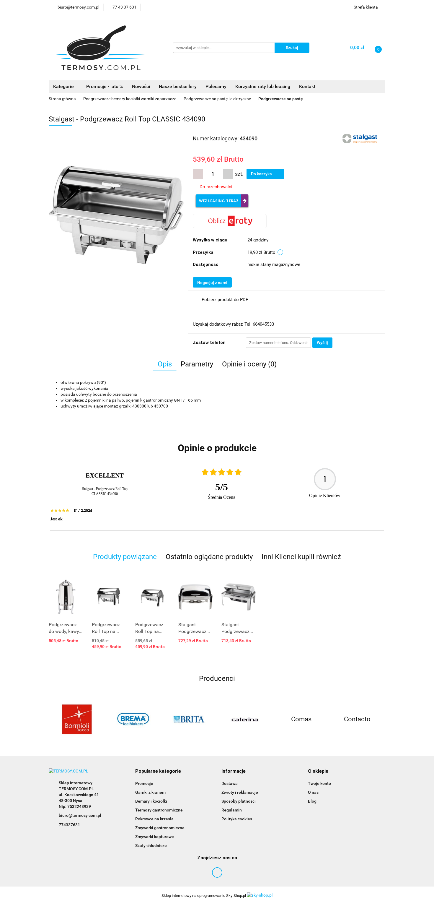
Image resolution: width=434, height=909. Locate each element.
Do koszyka (262, 173)
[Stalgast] (360, 138)
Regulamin (231, 810)
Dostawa (229, 783)
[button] (158, 771)
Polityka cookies (236, 819)
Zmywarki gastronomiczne (160, 827)
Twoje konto (319, 783)
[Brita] (189, 719)
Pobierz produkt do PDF (225, 299)
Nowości (141, 86)
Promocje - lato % (104, 86)
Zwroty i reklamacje (239, 792)
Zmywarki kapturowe (154, 836)
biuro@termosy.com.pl (80, 815)
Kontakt (307, 86)
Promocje (144, 783)
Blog (312, 801)
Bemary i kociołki (151, 801)
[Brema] (133, 719)
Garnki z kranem (150, 792)
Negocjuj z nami (212, 282)
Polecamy (215, 86)
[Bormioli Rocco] (77, 719)
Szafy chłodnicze (151, 845)
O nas (313, 792)
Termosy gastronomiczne (159, 810)
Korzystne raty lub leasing (262, 86)
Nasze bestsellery (178, 86)
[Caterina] (245, 719)
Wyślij (322, 342)
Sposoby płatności (238, 801)
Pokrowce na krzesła (154, 819)
